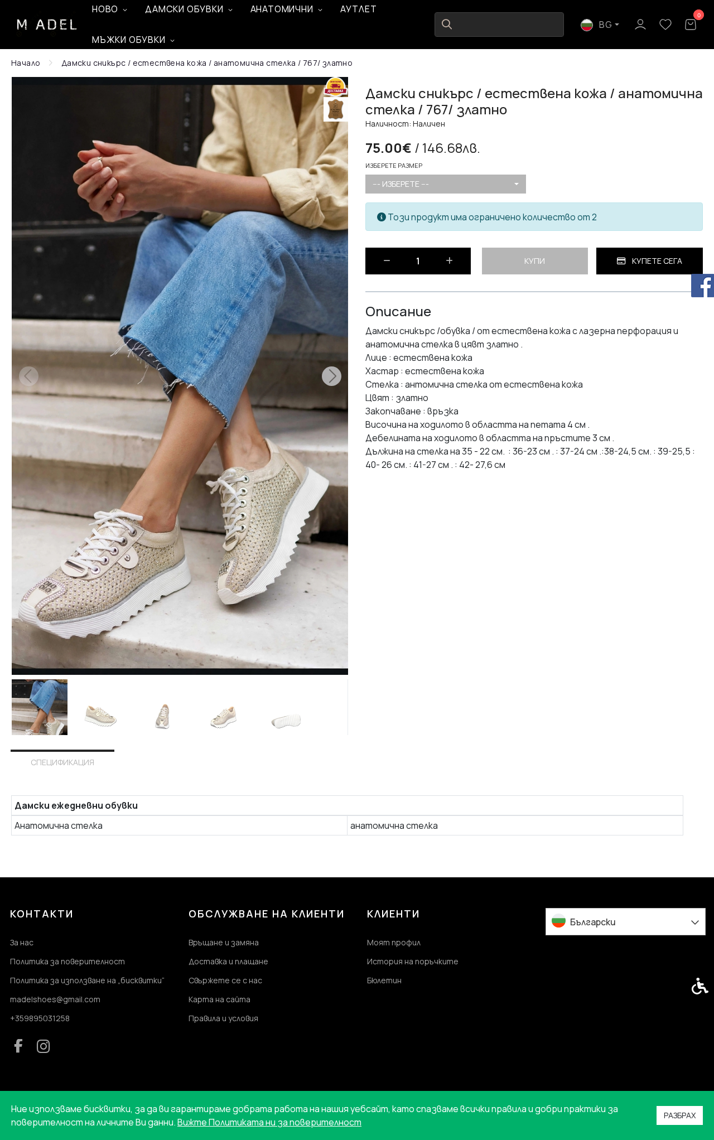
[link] (47, 24)
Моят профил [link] (394, 942)
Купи (534, 260)
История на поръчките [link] (413, 961)
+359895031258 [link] (40, 1018)
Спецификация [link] (62, 762)
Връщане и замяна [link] (224, 942)
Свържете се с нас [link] (225, 980)
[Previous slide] (28, 376)
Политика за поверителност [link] (67, 961)
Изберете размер (393, 165)
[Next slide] (331, 376)
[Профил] (640, 23)
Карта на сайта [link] (219, 999)
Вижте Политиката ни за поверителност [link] (269, 1122)
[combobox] (445, 184)
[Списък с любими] (665, 24)
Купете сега (656, 260)
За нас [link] (21, 942)
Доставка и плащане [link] (228, 961)
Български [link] (593, 922)
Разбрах (680, 1115)
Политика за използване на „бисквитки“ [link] (87, 980)
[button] (39, 707)
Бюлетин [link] (384, 980)
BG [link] (604, 24)
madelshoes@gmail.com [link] (55, 999)
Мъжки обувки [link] (129, 39)
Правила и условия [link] (223, 1018)
